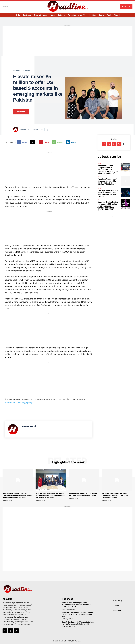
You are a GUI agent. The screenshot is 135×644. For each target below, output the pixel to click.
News (27, 71)
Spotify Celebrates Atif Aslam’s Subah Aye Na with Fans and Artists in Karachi (107, 193)
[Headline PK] (68, 6)
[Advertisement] (67, 41)
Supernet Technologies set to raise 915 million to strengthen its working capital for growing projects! (107, 206)
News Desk (25, 129)
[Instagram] (10, 630)
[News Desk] (16, 129)
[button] (7, 6)
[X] (109, 144)
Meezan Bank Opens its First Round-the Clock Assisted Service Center (83, 495)
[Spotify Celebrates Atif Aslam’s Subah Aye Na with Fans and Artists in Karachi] (125, 192)
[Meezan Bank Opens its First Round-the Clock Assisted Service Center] (84, 480)
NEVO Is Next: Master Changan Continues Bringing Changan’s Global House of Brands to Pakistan (17, 496)
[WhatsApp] (119, 144)
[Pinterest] (114, 144)
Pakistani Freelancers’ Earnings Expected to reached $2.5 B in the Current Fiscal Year (107, 182)
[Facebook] (104, 144)
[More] (81, 142)
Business (18, 71)
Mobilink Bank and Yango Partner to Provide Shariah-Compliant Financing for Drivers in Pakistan (107, 169)
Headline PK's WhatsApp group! (19, 402)
